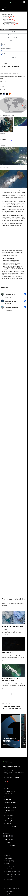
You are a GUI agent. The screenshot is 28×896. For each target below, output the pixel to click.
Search (13, 57)
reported (9, 215)
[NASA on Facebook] (4, 836)
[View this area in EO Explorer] (13, 105)
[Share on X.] (1, 94)
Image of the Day (13, 38)
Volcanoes (3, 145)
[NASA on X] (9, 836)
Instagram (15, 255)
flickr (10, 255)
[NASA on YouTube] (12, 836)
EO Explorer (13, 41)
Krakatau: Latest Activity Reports (12, 263)
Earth (13, 32)
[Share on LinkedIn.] (7, 94)
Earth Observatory (13, 35)
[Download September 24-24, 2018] (25, 307)
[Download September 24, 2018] (25, 294)
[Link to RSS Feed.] (10, 94)
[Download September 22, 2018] (25, 301)
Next (16, 694)
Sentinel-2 (11, 140)
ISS (9, 139)
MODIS (14, 138)
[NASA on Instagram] (7, 836)
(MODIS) (3, 203)
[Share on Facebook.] (4, 94)
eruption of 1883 (15, 195)
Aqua (10, 138)
